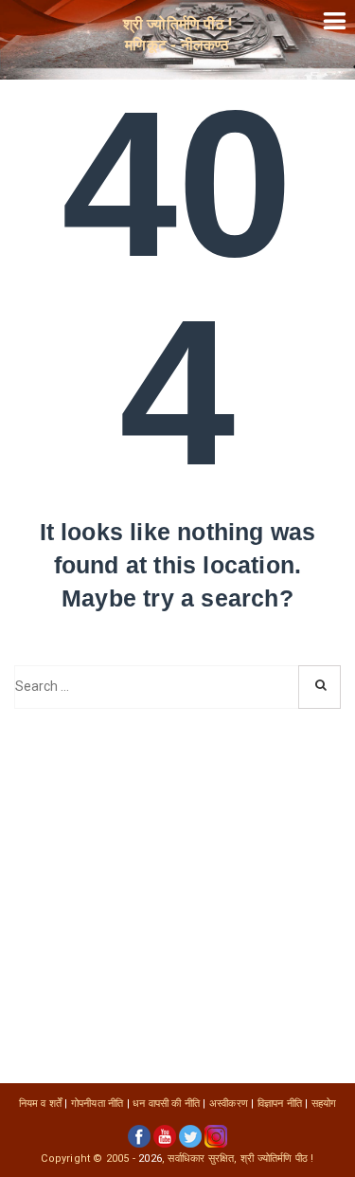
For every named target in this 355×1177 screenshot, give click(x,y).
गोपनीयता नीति (97, 1103)
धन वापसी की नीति (166, 1103)
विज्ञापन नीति (279, 1103)
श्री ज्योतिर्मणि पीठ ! (277, 1158)
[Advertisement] (177, 896)
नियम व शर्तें (40, 1103)
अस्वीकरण (228, 1103)
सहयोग (324, 1103)
